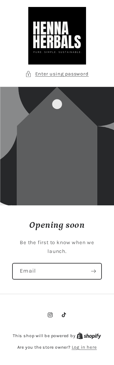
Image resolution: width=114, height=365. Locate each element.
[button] (56, 74)
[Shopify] (89, 335)
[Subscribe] (93, 271)
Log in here (84, 347)
